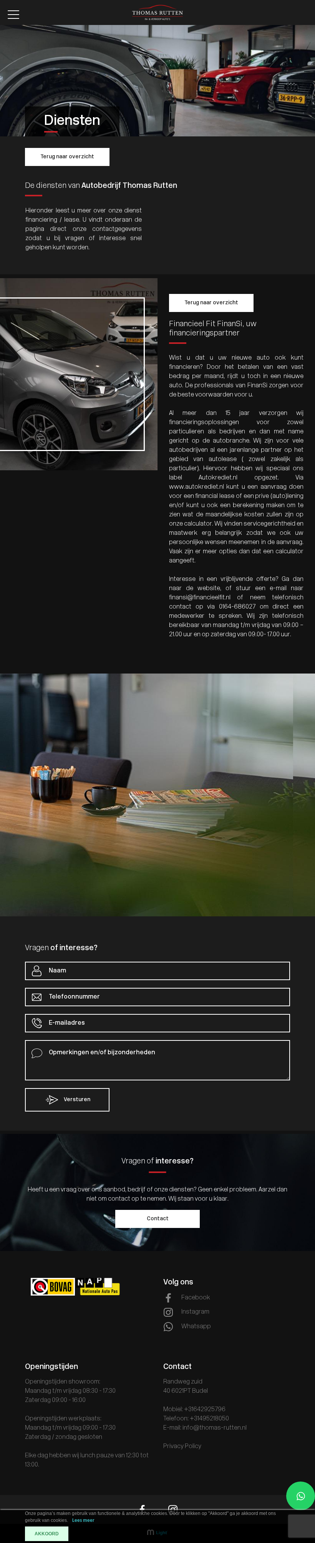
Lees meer (83, 1520)
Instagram (195, 1312)
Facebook (195, 1298)
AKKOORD (47, 1533)
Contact (158, 1219)
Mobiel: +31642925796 (194, 1410)
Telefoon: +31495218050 (196, 1419)
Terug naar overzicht (67, 157)
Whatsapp (196, 1327)
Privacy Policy (182, 1446)
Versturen (76, 1100)
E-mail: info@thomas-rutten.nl (205, 1428)
